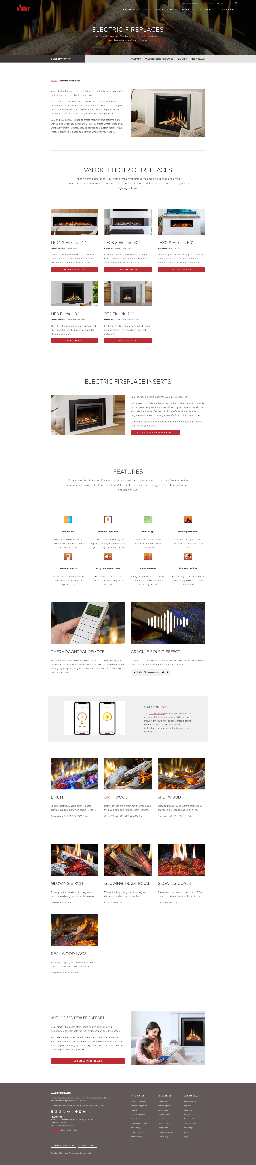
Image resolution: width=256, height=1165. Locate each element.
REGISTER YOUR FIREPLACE (188, 4)
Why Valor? (188, 1106)
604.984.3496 (61, 1123)
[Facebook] (52, 1111)
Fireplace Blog (163, 1137)
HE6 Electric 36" (75, 341)
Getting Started (163, 1128)
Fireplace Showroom (138, 1101)
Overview (136, 59)
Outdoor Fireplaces (138, 1132)
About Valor (188, 1110)
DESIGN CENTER (207, 4)
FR (222, 4)
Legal (186, 1137)
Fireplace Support (164, 1114)
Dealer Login (188, 1128)
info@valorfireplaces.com (65, 1126)
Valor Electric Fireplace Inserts (155, 433)
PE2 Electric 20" (128, 341)
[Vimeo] (72, 1111)
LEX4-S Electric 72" (74, 269)
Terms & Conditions (63, 1145)
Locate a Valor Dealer (88, 1061)
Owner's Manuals (163, 1110)
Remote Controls (163, 1119)
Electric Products (153, 9)
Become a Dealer (190, 1119)
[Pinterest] (76, 1111)
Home (54, 80)
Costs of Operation (164, 1123)
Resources (187, 9)
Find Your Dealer (163, 1101)
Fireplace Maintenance (165, 1132)
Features (172, 9)
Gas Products (130, 9)
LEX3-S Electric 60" (128, 269)
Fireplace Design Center (139, 1106)
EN (218, 4)
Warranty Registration (165, 1106)
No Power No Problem (139, 1123)
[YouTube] (68, 1111)
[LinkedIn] (80, 1111)
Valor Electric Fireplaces (159, 59)
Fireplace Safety (136, 1137)
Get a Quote (206, 9)
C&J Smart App (157, 713)
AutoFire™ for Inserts (138, 1114)
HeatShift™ (134, 1110)
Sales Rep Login (190, 1123)
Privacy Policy (87, 1145)
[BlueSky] (84, 1111)
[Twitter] (64, 1111)
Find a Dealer (198, 59)
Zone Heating (135, 1128)
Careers (187, 1114)
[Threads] (60, 1111)
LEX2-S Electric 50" (181, 269)
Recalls (186, 1132)
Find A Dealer (229, 9)
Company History (190, 1101)
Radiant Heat (135, 1119)
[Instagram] (56, 1111)
